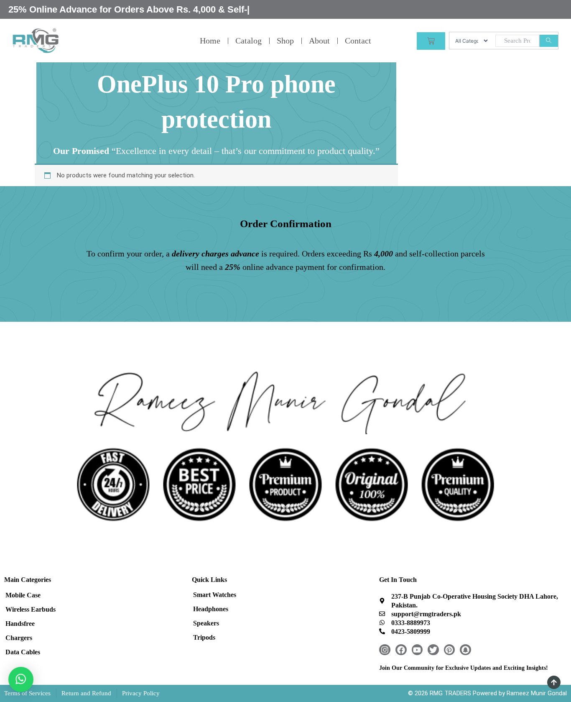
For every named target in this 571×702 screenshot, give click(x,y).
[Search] (548, 41)
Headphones (210, 608)
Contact (358, 40)
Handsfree (20, 623)
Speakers (206, 623)
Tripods (204, 637)
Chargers (18, 637)
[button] (20, 679)
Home (210, 40)
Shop (285, 40)
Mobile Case (23, 595)
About (319, 40)
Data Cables (22, 652)
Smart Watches (214, 594)
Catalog (248, 40)
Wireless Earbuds (30, 609)
